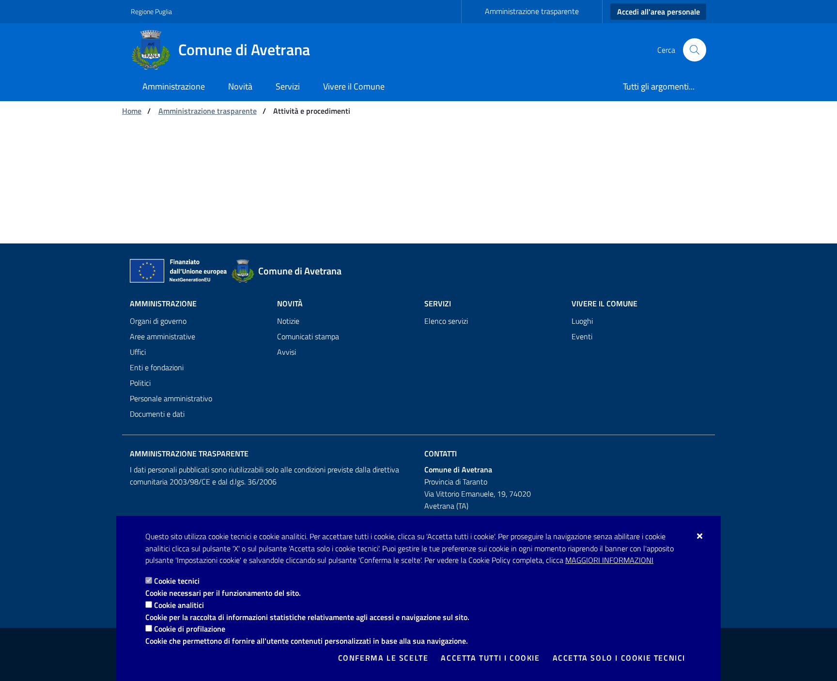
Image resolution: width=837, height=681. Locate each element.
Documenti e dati (157, 414)
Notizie (288, 321)
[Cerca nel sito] (694, 49)
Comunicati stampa (308, 336)
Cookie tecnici (177, 581)
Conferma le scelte (383, 658)
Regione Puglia (151, 11)
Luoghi (582, 321)
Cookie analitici (179, 605)
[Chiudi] (700, 535)
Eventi (582, 336)
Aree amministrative (162, 336)
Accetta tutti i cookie (490, 658)
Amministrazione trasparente (532, 11)
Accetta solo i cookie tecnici (619, 658)
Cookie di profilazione (189, 629)
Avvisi (286, 352)
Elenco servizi (446, 321)
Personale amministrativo (171, 398)
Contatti (440, 453)
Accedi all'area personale (658, 11)
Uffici (138, 352)
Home (131, 111)
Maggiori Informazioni (609, 560)
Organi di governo (158, 321)
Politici (140, 383)
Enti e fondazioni (157, 367)
